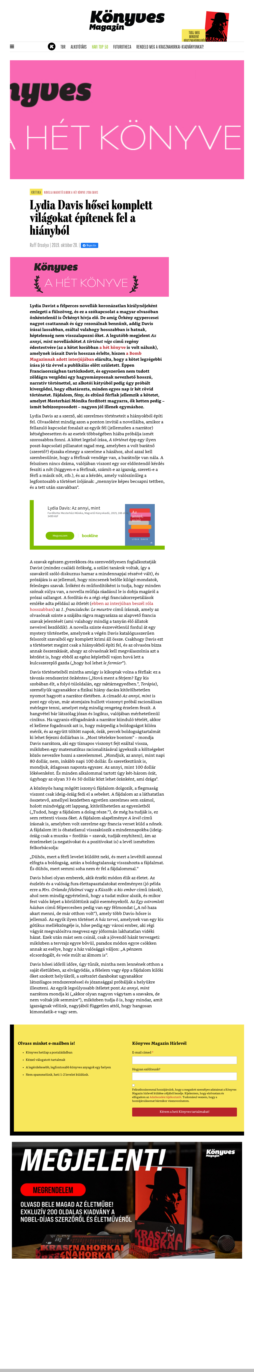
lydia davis (92, 193)
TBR (64, 47)
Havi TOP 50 (101, 47)
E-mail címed (142, 1053)
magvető (58, 193)
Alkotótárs (80, 47)
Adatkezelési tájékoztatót (165, 1097)
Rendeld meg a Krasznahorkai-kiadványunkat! (171, 47)
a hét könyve (78, 193)
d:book (67, 193)
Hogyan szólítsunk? (146, 1069)
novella (48, 193)
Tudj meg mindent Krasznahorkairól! (195, 37)
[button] (12, 46)
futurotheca (123, 47)
